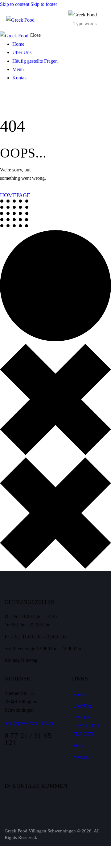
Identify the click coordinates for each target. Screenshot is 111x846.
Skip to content (14, 4)
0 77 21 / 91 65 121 (28, 739)
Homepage (15, 195)
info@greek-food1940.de (29, 723)
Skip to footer (44, 4)
